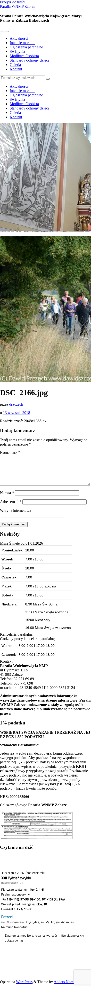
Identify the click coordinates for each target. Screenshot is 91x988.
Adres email (10, 502)
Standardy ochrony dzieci (29, 60)
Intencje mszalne (22, 43)
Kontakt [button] (6, 661)
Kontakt (16, 69)
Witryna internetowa (15, 510)
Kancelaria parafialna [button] (16, 634)
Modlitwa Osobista (24, 56)
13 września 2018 (16, 413)
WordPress (24, 982)
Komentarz (10, 452)
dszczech (16, 404)
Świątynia (17, 51)
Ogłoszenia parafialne (26, 47)
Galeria (15, 65)
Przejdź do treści (12, 2)
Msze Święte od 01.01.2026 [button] (21, 543)
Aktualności (19, 38)
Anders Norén (64, 982)
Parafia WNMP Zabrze (17, 6)
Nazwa (7, 493)
